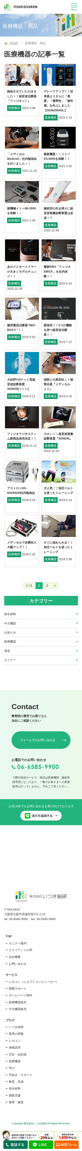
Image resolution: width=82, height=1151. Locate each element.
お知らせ (10, 632)
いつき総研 (16, 1027)
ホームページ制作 (20, 995)
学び (12, 1068)
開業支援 (15, 1095)
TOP (9, 936)
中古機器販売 (17, 1009)
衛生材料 (10, 614)
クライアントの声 (20, 950)
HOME (13, 43)
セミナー (10, 660)
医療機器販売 (17, 1002)
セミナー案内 (17, 943)
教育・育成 (16, 1081)
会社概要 (15, 956)
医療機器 (10, 641)
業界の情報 (16, 1033)
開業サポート (17, 988)
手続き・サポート (20, 1075)
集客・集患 (16, 1102)
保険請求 (15, 1047)
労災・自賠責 (17, 1054)
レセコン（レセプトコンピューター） (34, 981)
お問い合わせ (17, 963)
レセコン (15, 1040)
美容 (7, 651)
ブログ (10, 1020)
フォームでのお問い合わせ (37, 740)
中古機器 (10, 623)
